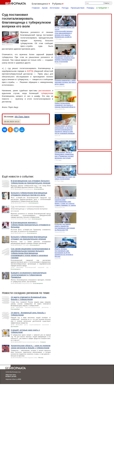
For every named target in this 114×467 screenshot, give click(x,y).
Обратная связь (11, 375)
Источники (54, 8)
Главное (36, 8)
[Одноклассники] (10, 129)
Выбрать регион (11, 376)
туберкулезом (47, 93)
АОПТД (30, 71)
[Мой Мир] (22, 129)
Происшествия (77, 8)
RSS (19, 379)
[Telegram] (16, 129)
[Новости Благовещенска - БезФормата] (13, 3)
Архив (45, 8)
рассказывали (45, 91)
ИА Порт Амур (22, 116)
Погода (65, 8)
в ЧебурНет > (102, 8)
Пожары (90, 8)
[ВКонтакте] (4, 129)
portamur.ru (9, 44)
